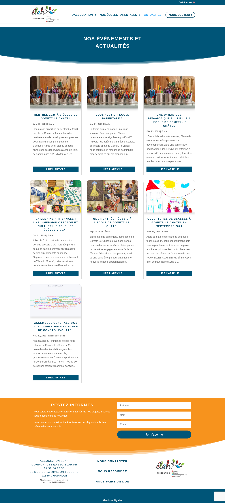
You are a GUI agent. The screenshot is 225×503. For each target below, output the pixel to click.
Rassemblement (56, 335)
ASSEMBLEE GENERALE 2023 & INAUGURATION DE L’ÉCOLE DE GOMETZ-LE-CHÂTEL (56, 327)
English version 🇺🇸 (187, 2)
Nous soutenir (180, 14)
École (51, 124)
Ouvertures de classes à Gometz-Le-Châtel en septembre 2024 (169, 223)
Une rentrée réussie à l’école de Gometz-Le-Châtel (112, 223)
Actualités (152, 15)
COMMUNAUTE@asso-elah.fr (54, 464)
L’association (82, 15)
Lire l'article (55, 169)
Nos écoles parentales (118, 15)
